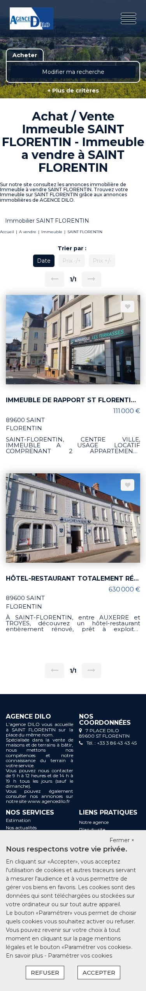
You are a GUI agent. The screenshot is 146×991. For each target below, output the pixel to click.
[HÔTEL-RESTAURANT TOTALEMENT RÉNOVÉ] (73, 517)
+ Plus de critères (73, 90)
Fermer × (121, 840)
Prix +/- (102, 260)
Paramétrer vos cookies (80, 955)
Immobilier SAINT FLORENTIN (47, 220)
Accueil (7, 231)
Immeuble (51, 231)
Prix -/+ (71, 260)
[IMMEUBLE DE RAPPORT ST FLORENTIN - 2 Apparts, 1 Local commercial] (73, 339)
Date (44, 260)
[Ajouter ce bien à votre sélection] (127, 306)
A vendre (27, 231)
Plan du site (92, 829)
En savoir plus (25, 955)
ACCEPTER (99, 972)
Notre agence (94, 822)
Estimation (18, 820)
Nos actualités (21, 827)
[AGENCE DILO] (31, 18)
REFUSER (45, 972)
